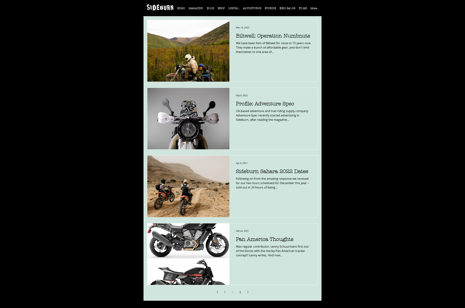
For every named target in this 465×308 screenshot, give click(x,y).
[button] (196, 9)
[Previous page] (217, 292)
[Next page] (247, 292)
